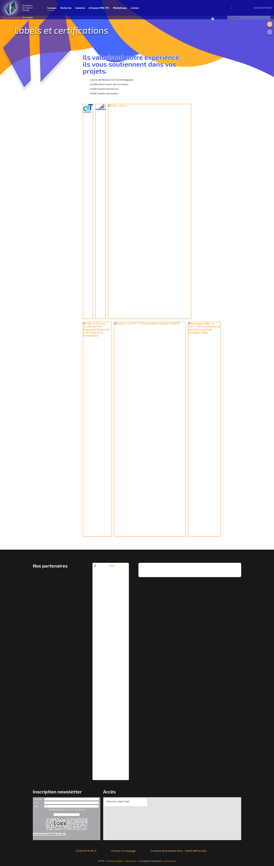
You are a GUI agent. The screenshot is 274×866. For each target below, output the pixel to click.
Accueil (41, 8)
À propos (52, 8)
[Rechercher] (272, 17)
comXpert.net (169, 861)
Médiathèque (120, 8)
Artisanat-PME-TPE (99, 8)
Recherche (65, 8)
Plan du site (131, 861)
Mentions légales (115, 861)
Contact (135, 8)
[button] (269, 24)
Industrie (80, 8)
